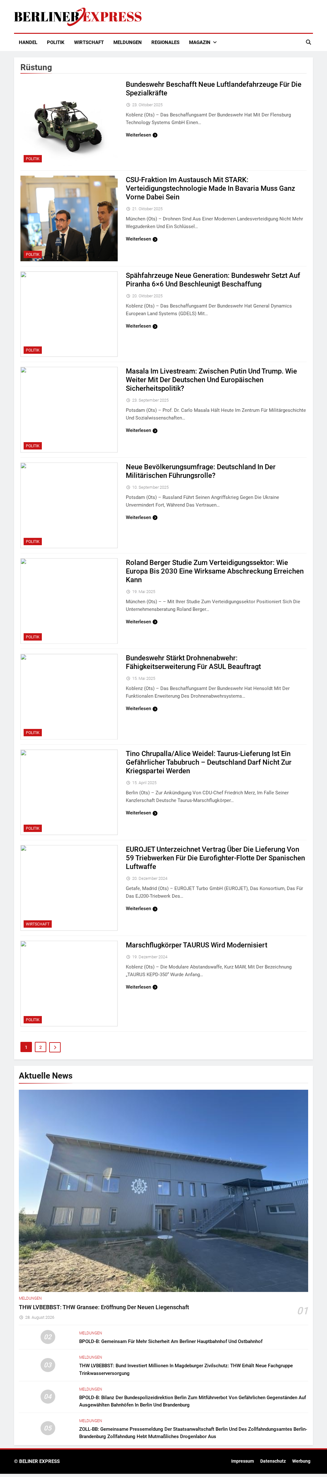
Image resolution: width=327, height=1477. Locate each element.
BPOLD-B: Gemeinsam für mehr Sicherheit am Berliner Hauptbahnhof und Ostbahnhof (170, 1341)
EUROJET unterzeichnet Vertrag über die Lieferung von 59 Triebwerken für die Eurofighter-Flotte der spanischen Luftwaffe (215, 858)
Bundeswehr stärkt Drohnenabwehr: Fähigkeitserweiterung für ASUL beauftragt (193, 662)
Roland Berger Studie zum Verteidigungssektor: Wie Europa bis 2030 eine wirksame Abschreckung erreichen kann (215, 571)
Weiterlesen (138, 135)
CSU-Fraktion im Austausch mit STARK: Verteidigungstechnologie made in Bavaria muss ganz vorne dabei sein (210, 188)
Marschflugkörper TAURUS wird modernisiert (196, 945)
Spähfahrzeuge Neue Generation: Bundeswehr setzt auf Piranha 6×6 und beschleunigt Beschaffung (213, 279)
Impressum (242, 1461)
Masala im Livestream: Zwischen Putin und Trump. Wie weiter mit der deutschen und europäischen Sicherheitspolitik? (211, 379)
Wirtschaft (89, 42)
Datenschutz (273, 1461)
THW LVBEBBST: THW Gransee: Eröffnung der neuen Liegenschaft (104, 1307)
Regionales (165, 42)
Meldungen (127, 42)
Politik (56, 42)
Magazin (199, 42)
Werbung (301, 1461)
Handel (28, 42)
